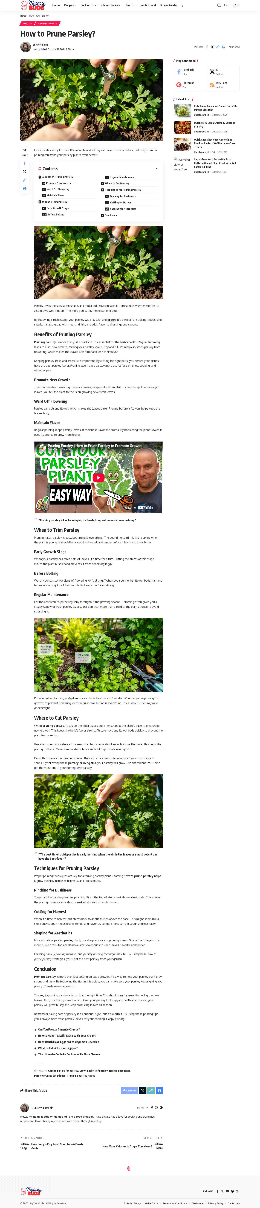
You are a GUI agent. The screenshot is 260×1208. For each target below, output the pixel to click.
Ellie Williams (40, 44)
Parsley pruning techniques (49, 1075)
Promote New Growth (58, 183)
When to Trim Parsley (54, 201)
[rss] (223, 85)
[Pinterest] (161, 1107)
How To (27, 23)
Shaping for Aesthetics (123, 208)
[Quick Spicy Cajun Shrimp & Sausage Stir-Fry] (182, 127)
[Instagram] (156, 1107)
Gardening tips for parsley (63, 1070)
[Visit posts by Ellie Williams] (25, 47)
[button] (182, 5)
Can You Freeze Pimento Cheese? (59, 1029)
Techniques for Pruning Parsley (123, 189)
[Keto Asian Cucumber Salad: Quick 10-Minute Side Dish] (182, 110)
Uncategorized (201, 114)
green (111, 319)
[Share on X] (212, 47)
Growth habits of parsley (93, 1070)
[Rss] (237, 1191)
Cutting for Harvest (121, 202)
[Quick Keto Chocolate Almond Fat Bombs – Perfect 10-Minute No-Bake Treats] (182, 144)
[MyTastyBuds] (33, 5)
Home (23, 15)
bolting (98, 580)
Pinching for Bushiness (122, 196)
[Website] (147, 1107)
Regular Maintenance (122, 177)
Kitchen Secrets (47, 23)
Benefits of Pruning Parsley (57, 176)
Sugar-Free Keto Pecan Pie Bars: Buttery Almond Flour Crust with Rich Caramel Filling (215, 163)
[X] (223, 72)
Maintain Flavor (56, 195)
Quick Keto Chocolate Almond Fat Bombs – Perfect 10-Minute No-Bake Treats (214, 143)
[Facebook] (152, 1107)
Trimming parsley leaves (81, 1075)
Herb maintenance (119, 1070)
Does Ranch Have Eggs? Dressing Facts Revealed (68, 1042)
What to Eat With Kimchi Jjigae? (58, 1048)
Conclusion (111, 215)
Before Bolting (55, 214)
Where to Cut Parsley (117, 183)
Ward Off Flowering (58, 189)
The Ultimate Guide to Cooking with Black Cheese (69, 1054)
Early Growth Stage (58, 208)
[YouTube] (227, 1191)
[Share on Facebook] (206, 47)
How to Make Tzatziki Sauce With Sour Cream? (67, 1035)
